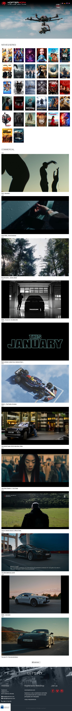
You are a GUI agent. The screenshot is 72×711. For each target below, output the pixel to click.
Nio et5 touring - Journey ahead (9, 277)
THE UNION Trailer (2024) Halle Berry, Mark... (12, 446)
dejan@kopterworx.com (8, 696)
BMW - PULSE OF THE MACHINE (9, 319)
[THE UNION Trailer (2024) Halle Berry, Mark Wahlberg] (35, 444)
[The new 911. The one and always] (35, 655)
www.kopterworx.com (29, 690)
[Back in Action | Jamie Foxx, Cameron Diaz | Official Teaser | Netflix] (35, 360)
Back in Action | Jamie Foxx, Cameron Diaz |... (12, 362)
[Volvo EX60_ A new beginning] (35, 233)
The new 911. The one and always (9, 657)
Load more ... (36, 662)
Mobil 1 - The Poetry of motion (9, 404)
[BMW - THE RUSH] (35, 613)
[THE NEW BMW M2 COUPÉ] (35, 571)
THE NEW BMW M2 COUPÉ (8, 572)
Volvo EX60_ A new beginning (8, 235)
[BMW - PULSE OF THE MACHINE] (35, 318)
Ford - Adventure (5, 193)
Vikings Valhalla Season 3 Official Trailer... (11, 530)
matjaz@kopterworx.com (9, 698)
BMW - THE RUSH (5, 615)
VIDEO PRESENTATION (30, 699)
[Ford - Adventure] (35, 191)
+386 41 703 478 (7, 701)
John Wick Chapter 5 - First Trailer (9, 488)
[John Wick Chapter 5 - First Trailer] (35, 486)
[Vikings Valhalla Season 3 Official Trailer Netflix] (35, 528)
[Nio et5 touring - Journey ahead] (35, 276)
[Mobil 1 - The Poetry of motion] (35, 402)
